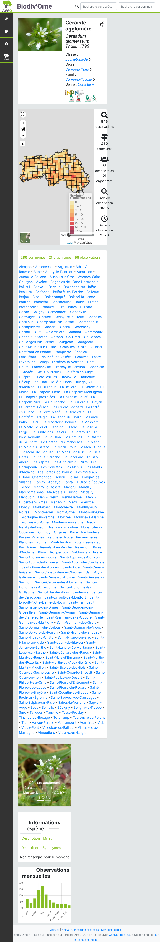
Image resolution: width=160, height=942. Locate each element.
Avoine (41, 282)
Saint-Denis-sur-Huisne (56, 577)
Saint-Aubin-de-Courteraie (83, 562)
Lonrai (69, 482)
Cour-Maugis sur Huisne (38, 347)
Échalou (81, 352)
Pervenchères (86, 537)
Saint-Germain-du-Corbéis (40, 627)
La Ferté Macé (49, 412)
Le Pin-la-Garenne (46, 457)
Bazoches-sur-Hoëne (80, 287)
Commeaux (94, 332)
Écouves (81, 357)
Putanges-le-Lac (87, 542)
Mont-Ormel (65, 512)
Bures (72, 307)
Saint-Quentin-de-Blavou (68, 692)
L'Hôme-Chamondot (35, 477)
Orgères (60, 532)
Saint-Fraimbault (81, 602)
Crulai (82, 347)
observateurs (88, 257)
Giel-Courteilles (48, 372)
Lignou (59, 477)
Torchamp (61, 717)
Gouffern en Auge (79, 372)
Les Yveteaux (87, 472)
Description (31, 838)
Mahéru (70, 487)
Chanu (65, 327)
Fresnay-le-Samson (69, 367)
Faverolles (27, 362)
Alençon (25, 267)
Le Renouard (73, 457)
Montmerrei (44, 512)
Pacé (74, 532)
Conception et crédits (85, 929)
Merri (73, 502)
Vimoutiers (46, 732)
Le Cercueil (73, 437)
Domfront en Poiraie (35, 352)
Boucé (80, 302)
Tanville (52, 712)
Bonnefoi (41, 302)
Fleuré (24, 367)
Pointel (41, 542)
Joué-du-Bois (61, 382)
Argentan (65, 267)
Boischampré (55, 297)
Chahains (94, 317)
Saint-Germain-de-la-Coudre (69, 617)
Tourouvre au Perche (89, 717)
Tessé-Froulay (73, 712)
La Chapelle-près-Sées (37, 397)
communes (33, 257)
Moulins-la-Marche (89, 517)
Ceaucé (45, 317)
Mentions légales (111, 929)
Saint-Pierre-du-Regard (68, 687)
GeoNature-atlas (119, 934)
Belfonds (42, 292)
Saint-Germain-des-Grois (76, 622)
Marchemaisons (31, 492)
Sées (34, 707)
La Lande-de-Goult (66, 417)
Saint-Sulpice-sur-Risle (37, 702)
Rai (21, 547)
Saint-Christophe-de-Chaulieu (58, 572)
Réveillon (82, 547)
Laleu (35, 422)
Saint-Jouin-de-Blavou (65, 642)
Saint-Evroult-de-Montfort (65, 597)
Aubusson (84, 272)
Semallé (48, 707)
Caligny (38, 312)
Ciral (38, 332)
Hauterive (87, 377)
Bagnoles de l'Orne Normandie (74, 282)
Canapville (78, 312)
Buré (60, 307)
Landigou (58, 427)
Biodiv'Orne (34, 6)
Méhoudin (26, 497)
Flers (90, 362)
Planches (26, 542)
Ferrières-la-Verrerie (67, 362)
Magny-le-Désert (47, 487)
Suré (22, 712)
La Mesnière (89, 422)
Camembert (57, 312)
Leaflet (69, 243)
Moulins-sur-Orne (35, 522)
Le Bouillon (52, 437)
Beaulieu (25, 292)
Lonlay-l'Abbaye (47, 482)
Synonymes (51, 848)
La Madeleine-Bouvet (59, 422)
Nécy (91, 522)
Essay (96, 357)
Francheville (41, 367)
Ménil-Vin (58, 502)
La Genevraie (74, 412)
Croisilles (67, 347)
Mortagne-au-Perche (37, 517)
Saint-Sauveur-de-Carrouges (73, 697)
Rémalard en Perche (56, 547)
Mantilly (85, 487)
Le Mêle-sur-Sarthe (34, 447)
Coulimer (73, 337)
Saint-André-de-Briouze (37, 557)
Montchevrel (64, 507)
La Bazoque (47, 387)
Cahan (24, 312)
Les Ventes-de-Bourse (55, 472)
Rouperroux (59, 552)
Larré (73, 427)
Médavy (87, 492)
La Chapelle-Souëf (73, 397)
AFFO (65, 929)
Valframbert (67, 722)
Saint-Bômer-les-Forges (40, 567)
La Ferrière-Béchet (33, 407)
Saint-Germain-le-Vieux (82, 627)
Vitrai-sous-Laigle (72, 732)
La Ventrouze (80, 432)
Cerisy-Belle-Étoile (69, 317)
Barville (54, 287)
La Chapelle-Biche (46, 392)
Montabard (41, 507)
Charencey (82, 327)
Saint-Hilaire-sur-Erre (74, 637)
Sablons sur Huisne (87, 552)
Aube (38, 272)
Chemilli (25, 332)
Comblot (74, 332)
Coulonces (92, 337)
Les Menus (73, 467)
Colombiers (55, 332)
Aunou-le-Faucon (32, 277)
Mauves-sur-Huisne (62, 492)
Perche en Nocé (60, 537)
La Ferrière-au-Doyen (85, 402)
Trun (24, 722)
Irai (44, 382)
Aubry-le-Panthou (59, 272)
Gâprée (27, 372)
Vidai (101, 722)
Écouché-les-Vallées (55, 357)
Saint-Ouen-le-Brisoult (74, 672)
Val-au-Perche (43, 722)
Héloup (24, 382)
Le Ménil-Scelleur (70, 452)
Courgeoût (84, 342)
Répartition (30, 848)
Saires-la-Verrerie (71, 702)
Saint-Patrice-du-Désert (63, 677)
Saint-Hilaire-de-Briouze (80, 632)
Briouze (48, 307)
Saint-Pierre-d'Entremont (69, 682)
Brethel (93, 302)
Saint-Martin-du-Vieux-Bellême (66, 662)
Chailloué (26, 322)
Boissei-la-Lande (82, 297)
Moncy (24, 507)
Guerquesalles (46, 377)
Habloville (68, 377)
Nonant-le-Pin (92, 527)
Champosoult (87, 322)
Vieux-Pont (30, 727)
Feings (44, 362)
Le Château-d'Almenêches (61, 442)
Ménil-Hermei (71, 497)
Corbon (57, 337)
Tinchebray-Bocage (34, 717)
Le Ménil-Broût (64, 447)
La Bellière (68, 387)
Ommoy (44, 532)
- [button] (23, 135)
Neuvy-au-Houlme (63, 527)
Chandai (50, 327)
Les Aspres (40, 462)
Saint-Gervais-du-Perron (38, 632)
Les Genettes (51, 467)
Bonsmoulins (61, 302)
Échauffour (27, 357)
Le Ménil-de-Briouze (37, 452)
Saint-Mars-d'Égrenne (62, 657)
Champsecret (29, 327)
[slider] (69, 235)
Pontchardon (61, 542)
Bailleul (24, 287)
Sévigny (64, 707)
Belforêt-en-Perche (68, 292)
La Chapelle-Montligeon (83, 392)
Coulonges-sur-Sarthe (36, 342)
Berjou (24, 297)
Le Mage (92, 442)
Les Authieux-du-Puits (70, 462)
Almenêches (44, 267)
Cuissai (96, 347)
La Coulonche (54, 402)
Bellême (92, 292)
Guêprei (25, 377)
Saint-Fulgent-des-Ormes (39, 607)
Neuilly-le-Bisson (32, 527)
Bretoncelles (28, 307)
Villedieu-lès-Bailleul (58, 727)
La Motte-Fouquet (33, 427)
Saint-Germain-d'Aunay (57, 612)
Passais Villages (31, 537)
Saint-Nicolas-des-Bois (67, 667)
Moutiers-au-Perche (67, 522)
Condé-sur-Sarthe (33, 337)
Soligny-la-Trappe (88, 707)
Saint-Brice (71, 567)
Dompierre (62, 352)
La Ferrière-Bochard (67, 407)
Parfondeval (90, 532)
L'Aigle (42, 417)
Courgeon (65, 342)
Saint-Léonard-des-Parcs (69, 652)
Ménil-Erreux (48, 497)
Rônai (42, 552)
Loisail (74, 477)
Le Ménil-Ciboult (92, 447)
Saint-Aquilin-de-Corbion (80, 557)
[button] (23, 129)
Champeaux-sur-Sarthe (55, 322)
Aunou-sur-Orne (62, 277)
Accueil (54, 929)
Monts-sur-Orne (91, 512)
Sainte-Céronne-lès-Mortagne (58, 582)
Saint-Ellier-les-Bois (53, 592)
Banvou (39, 287)
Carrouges (27, 317)
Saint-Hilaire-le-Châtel (36, 637)
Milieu (47, 838)
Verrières (87, 722)
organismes (60, 257)
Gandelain (96, 367)
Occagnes (27, 532)
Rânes (32, 547)
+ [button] (23, 123)
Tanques (36, 712)
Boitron (24, 302)
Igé (36, 382)
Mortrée (64, 517)
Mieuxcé (87, 502)
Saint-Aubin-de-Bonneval (39, 562)
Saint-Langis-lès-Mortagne (71, 647)
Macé (25, 487)
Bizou (36, 297)
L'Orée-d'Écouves (91, 482)
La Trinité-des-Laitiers (48, 432)
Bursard (86, 307)
